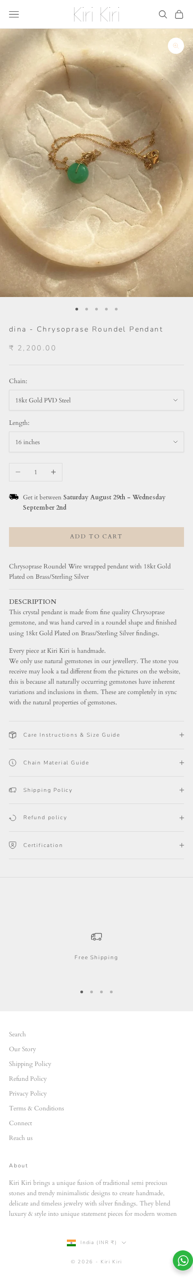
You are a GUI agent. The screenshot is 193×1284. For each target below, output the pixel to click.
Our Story (22, 1049)
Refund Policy (28, 1078)
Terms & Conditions (36, 1108)
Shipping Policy (30, 1064)
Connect (20, 1123)
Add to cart (96, 537)
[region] (96, 953)
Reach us (21, 1138)
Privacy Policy (28, 1093)
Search (17, 1034)
